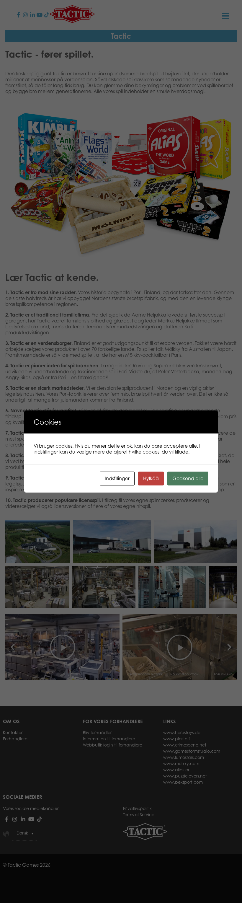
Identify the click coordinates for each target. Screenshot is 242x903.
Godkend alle (187, 478)
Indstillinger (117, 478)
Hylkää (151, 478)
